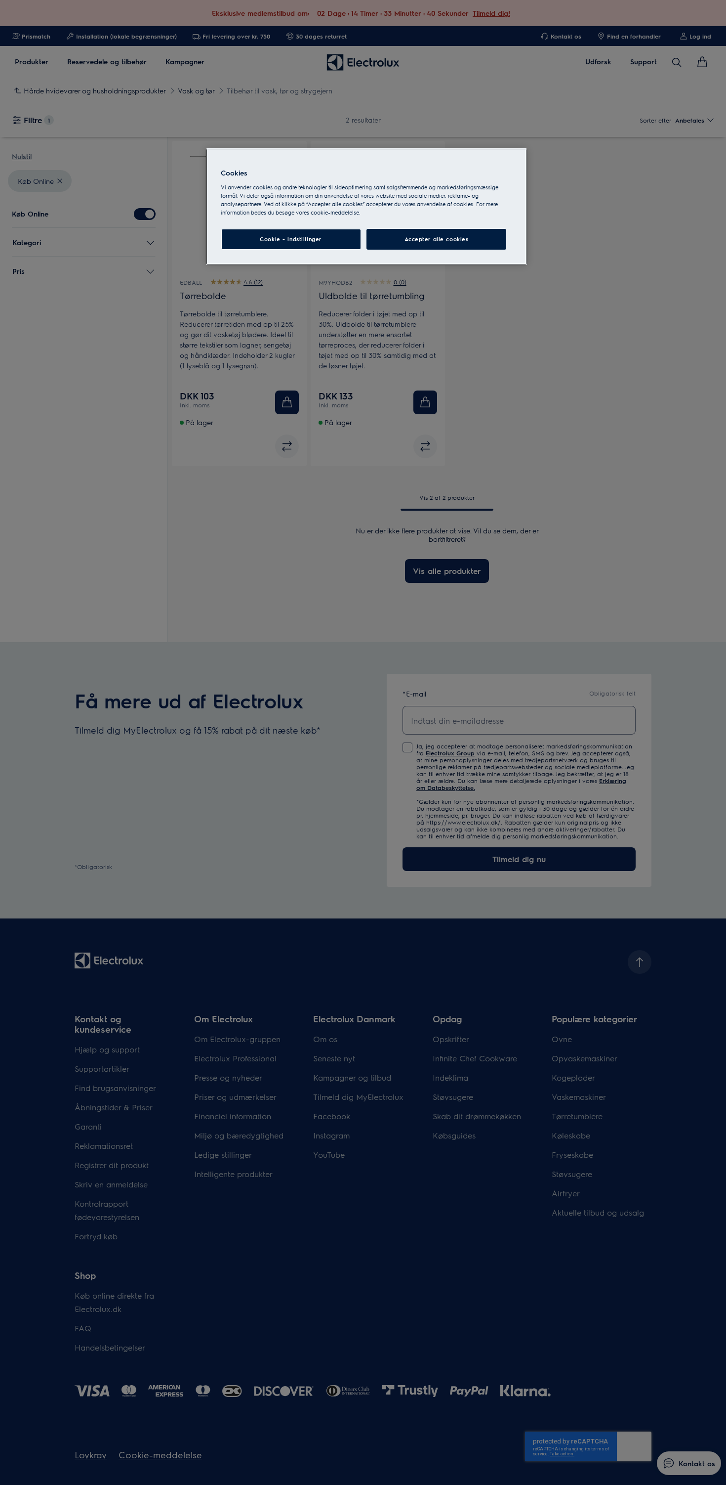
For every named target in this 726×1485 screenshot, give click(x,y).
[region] (366, 206)
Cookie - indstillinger (291, 239)
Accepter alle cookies (436, 239)
